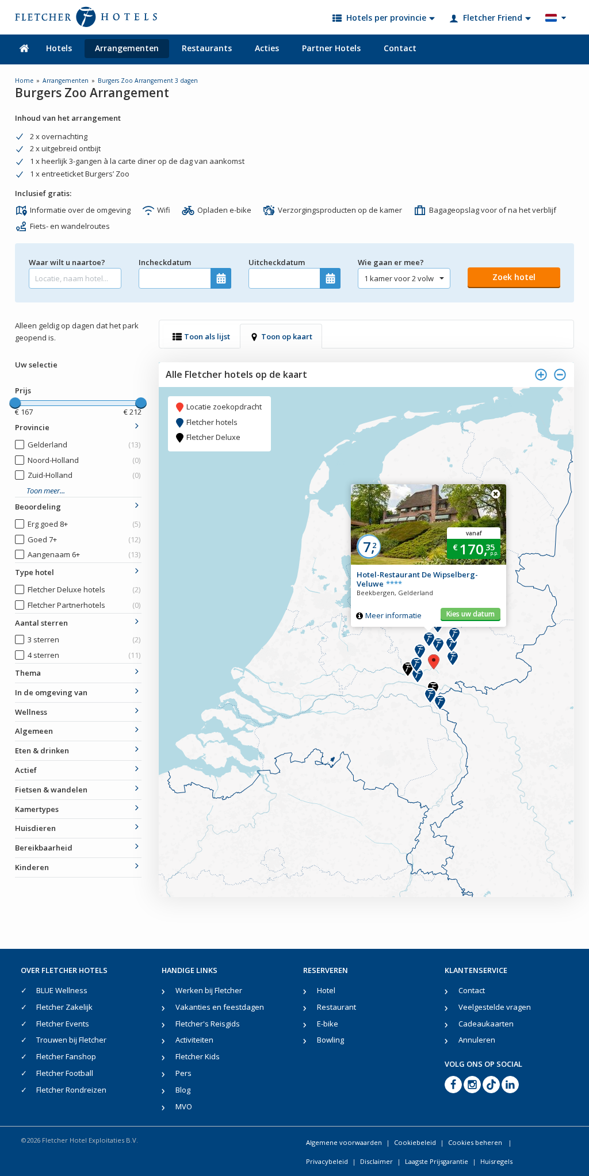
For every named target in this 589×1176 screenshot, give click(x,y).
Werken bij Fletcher (208, 990)
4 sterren (84, 655)
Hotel (326, 990)
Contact (400, 48)
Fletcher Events (62, 1023)
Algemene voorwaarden (344, 1142)
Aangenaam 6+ (84, 554)
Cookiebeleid (415, 1142)
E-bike (327, 1023)
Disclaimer (376, 1161)
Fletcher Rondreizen (71, 1090)
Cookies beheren (476, 1142)
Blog (182, 1090)
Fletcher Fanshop (66, 1056)
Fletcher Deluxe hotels (84, 589)
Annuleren (476, 1040)
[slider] (15, 403)
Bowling (330, 1040)
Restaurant (336, 1007)
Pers (183, 1073)
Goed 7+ (84, 539)
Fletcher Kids (197, 1056)
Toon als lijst (207, 336)
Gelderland (84, 444)
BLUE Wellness (61, 990)
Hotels (59, 48)
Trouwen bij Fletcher (71, 1040)
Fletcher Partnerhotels (84, 605)
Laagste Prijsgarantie (436, 1161)
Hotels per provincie (386, 17)
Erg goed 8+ (84, 524)
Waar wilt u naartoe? (67, 262)
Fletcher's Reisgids (207, 1023)
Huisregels (496, 1161)
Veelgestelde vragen (494, 1007)
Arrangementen (127, 48)
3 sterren (84, 639)
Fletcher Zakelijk (64, 1007)
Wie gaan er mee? (391, 262)
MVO (183, 1106)
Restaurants (207, 48)
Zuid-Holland (84, 475)
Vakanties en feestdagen (219, 1007)
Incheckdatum (165, 262)
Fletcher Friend (493, 17)
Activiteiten (194, 1040)
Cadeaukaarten (486, 1023)
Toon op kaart (286, 336)
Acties (267, 48)
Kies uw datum (470, 614)
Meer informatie (393, 615)
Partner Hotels (331, 48)
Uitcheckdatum (276, 262)
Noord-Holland (84, 460)
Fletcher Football (64, 1073)
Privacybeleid (327, 1161)
